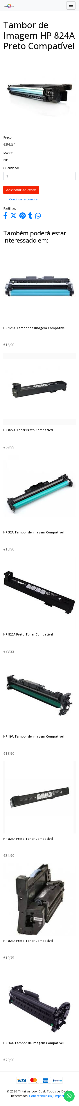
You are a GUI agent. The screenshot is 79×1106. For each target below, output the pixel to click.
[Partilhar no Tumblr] (30, 217)
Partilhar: (9, 208)
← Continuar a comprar (22, 199)
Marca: (8, 153)
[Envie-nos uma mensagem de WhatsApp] (69, 1096)
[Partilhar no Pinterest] (22, 217)
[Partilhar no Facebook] (5, 217)
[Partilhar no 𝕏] (13, 217)
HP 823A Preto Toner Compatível (28, 839)
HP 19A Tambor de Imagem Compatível (33, 736)
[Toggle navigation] (70, 5)
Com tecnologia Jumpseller (48, 1096)
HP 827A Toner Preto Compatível (28, 430)
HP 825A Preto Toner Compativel (28, 634)
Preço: (7, 137)
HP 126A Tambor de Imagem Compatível (34, 328)
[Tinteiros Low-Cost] (7, 5)
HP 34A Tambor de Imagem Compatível (33, 1043)
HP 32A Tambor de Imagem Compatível (33, 532)
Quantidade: (11, 168)
